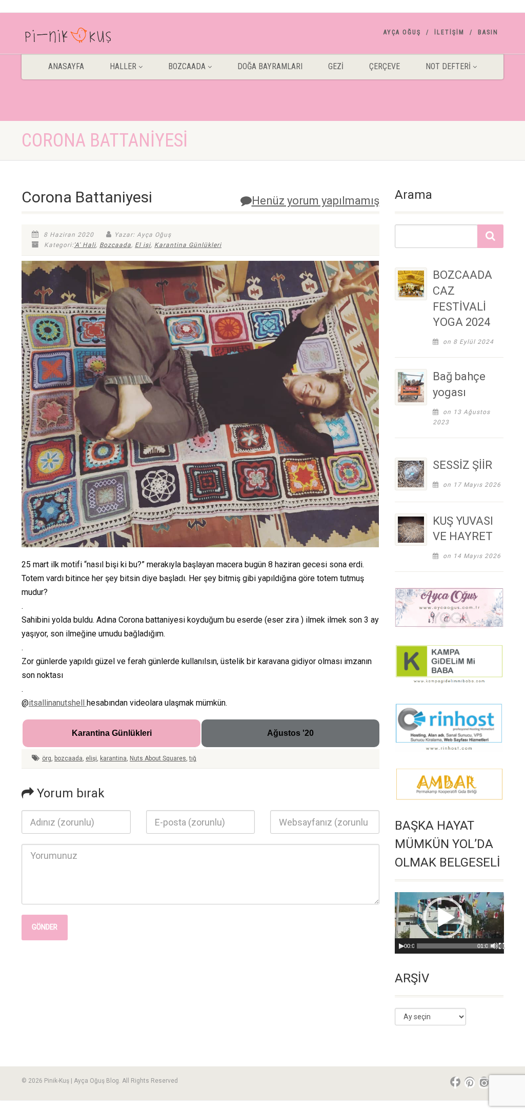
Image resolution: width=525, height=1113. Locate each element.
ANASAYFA (66, 66)
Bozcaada (115, 245)
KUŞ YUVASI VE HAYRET (463, 528)
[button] (444, 917)
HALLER (123, 66)
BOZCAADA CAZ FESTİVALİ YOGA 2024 (462, 298)
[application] (449, 923)
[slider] (463, 946)
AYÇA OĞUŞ (402, 32)
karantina (113, 758)
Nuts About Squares (158, 758)
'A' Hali (85, 245)
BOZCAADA (187, 66)
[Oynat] (401, 946)
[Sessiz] (494, 946)
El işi (143, 245)
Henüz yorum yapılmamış (315, 200)
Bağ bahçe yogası (459, 384)
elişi (91, 758)
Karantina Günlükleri (187, 245)
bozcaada (68, 758)
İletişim (449, 32)
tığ (192, 758)
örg (46, 758)
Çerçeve (384, 66)
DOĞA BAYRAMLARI (269, 66)
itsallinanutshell (58, 703)
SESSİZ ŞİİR (462, 465)
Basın (488, 32)
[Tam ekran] (502, 946)
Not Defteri (448, 66)
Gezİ (336, 66)
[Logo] (97, 37)
